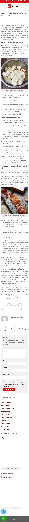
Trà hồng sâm (5, 426)
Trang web (6, 374)
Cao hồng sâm (5, 405)
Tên (4, 360)
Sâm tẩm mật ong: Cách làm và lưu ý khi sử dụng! (22, 329)
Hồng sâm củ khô (6, 402)
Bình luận (6, 347)
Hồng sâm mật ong (6, 417)
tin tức (2, 311)
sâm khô (8, 287)
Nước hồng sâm (5, 414)
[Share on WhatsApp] (7, 304)
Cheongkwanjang (17, 19)
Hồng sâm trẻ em (6, 423)
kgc (23, 287)
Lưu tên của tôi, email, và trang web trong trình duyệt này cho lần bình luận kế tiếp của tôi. (14, 384)
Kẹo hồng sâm (5, 429)
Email (5, 367)
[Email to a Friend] (16, 304)
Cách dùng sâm (5, 11)
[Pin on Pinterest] (18, 304)
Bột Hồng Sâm (5, 420)
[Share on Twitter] (13, 304)
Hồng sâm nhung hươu (7, 408)
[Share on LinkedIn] (21, 304)
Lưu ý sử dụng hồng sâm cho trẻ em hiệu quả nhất (7, 329)
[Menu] (2, 6)
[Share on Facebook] (10, 304)
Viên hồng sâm (5, 411)
